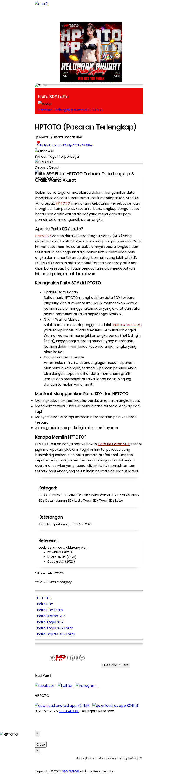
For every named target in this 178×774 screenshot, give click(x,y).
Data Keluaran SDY (114, 444)
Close (40, 745)
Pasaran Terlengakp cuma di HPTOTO (70, 109)
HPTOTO (63, 203)
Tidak (135, 763)
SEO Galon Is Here (115, 665)
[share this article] (41, 85)
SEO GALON (69, 711)
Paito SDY (43, 235)
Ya (128, 763)
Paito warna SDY (127, 324)
